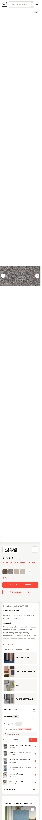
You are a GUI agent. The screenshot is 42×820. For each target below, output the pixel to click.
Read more (8, 644)
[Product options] (32, 809)
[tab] (6, 729)
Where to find (10, 578)
